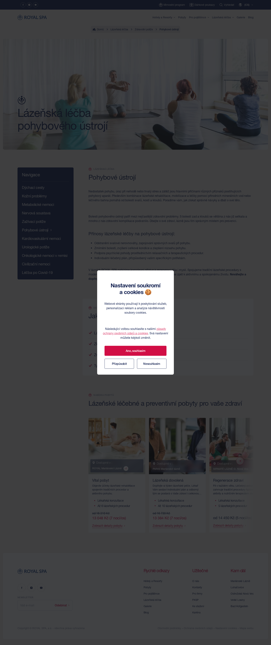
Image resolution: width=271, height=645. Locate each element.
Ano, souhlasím (135, 351)
